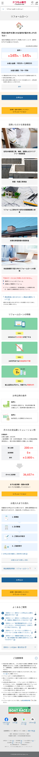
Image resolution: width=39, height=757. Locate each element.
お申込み (19, 97)
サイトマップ (29, 746)
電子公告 (19, 742)
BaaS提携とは (29, 740)
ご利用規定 (27, 742)
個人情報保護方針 (14, 744)
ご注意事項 (18, 657)
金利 (19, 87)
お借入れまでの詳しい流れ (19, 560)
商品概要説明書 (26, 700)
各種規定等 (24, 744)
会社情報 (10, 742)
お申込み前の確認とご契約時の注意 (14, 554)
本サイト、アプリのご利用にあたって (14, 746)
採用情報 (19, 740)
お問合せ (5, 740)
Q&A (12, 740)
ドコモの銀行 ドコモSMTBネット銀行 (19, 3)
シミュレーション (19, 111)
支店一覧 (30, 731)
